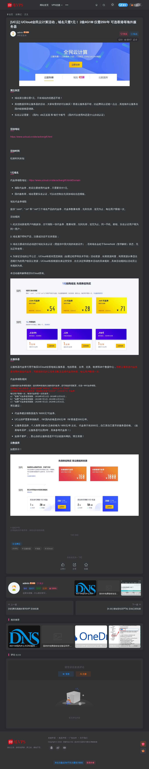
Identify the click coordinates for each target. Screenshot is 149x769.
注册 (85, 673)
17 (40, 588)
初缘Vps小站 (68, 742)
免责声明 (62, 737)
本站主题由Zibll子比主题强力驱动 (69, 762)
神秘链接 (93, 742)
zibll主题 (79, 742)
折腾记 (19, 14)
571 (32, 588)
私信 (135, 33)
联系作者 (90, 762)
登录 (67, 673)
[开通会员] (143, 751)
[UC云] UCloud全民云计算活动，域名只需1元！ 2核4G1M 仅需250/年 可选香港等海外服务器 (73, 24)
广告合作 (73, 737)
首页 (10, 14)
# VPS (15, 548)
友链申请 (52, 737)
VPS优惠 (56, 4)
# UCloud (49, 548)
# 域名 (37, 548)
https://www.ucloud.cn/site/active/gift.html (31, 136)
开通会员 (137, 5)
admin (20, 32)
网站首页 (44, 4)
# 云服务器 (26, 548)
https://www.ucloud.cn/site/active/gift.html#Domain (54, 180)
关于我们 (83, 737)
